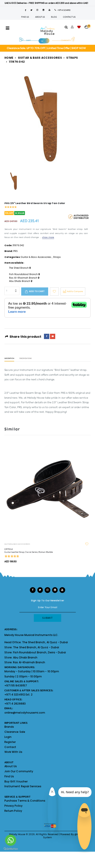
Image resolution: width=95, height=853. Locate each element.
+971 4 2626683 (15, 703)
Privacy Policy (13, 806)
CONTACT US (69, 17)
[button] (88, 25)
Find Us (9, 776)
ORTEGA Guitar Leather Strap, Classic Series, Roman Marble (28, 550)
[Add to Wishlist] (54, 291)
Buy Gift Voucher (16, 781)
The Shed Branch (19, 268)
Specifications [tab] (25, 358)
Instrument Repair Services (22, 786)
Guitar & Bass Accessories (40, 58)
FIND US (25, 17)
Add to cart (37, 291)
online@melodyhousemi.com (24, 712)
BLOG (54, 17)
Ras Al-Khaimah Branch (23, 277)
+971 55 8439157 (15, 685)
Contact (10, 747)
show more (48, 237)
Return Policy (13, 811)
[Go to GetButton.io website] (11, 848)
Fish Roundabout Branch (23, 274)
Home (8, 58)
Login (7, 737)
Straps (72, 58)
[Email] (52, 336)
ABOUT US (40, 17)
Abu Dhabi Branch (20, 281)
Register (10, 742)
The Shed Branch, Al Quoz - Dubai (45, 642)
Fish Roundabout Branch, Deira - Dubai (39, 652)
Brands (9, 727)
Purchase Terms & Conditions (24, 800)
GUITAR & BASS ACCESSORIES (17, 544)
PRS (15, 251)
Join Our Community (18, 771)
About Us (10, 766)
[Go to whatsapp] (10, 840)
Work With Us (13, 752)
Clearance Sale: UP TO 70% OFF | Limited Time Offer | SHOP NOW (46, 48)
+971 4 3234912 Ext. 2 (18, 694)
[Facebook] (46, 336)
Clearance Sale (14, 732)
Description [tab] (9, 358)
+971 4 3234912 (63, 10)
